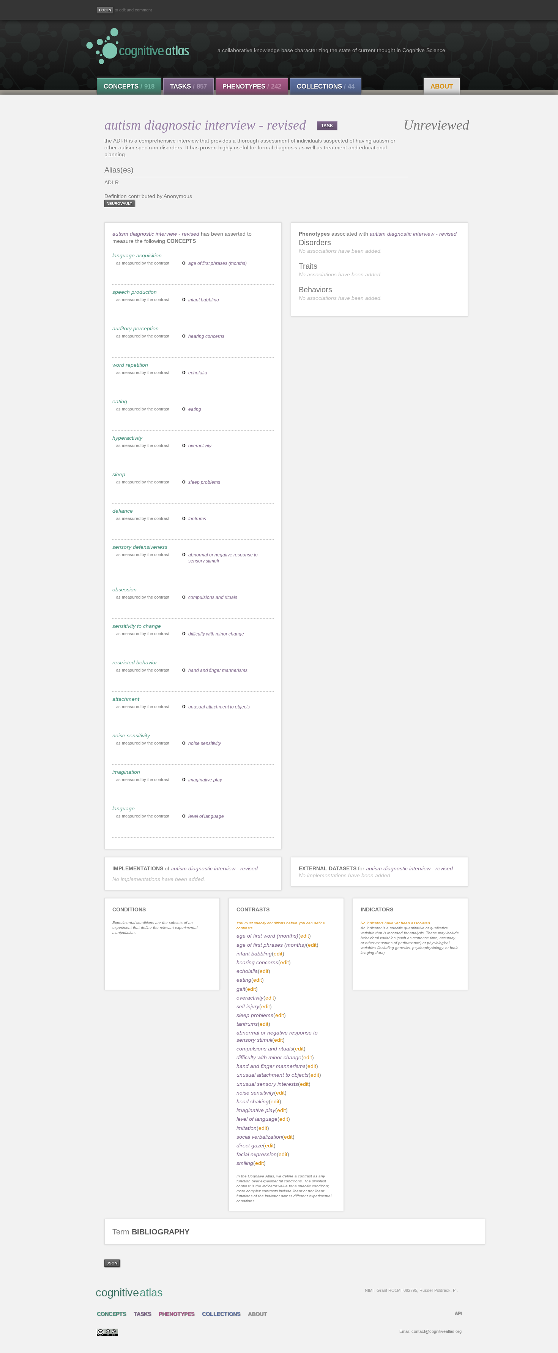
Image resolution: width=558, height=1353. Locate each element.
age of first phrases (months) (217, 263)
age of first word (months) (267, 936)
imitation (246, 1128)
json (112, 1263)
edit (304, 936)
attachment (125, 699)
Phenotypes (251, 86)
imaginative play (205, 780)
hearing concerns (206, 336)
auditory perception (135, 328)
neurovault (119, 203)
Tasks (188, 86)
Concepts (129, 86)
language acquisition (137, 255)
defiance (122, 511)
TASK (327, 125)
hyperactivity (127, 438)
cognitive (277, 1292)
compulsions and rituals (212, 597)
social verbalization (259, 1137)
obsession (124, 589)
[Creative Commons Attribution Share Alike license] (107, 1334)
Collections (326, 86)
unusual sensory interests (267, 1084)
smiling (244, 1163)
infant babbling (203, 300)
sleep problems (204, 482)
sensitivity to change (136, 626)
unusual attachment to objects (219, 707)
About (441, 86)
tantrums (197, 518)
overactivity (199, 445)
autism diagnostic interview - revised (155, 234)
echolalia (197, 372)
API (458, 1313)
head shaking (252, 1101)
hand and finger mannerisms (217, 670)
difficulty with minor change (216, 634)
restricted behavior (134, 662)
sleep (118, 474)
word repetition (130, 365)
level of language (206, 816)
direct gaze (249, 1145)
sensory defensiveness (139, 547)
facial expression (256, 1154)
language (123, 808)
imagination (126, 772)
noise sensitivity (131, 735)
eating (119, 401)
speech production (134, 292)
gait (240, 989)
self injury (247, 1006)
